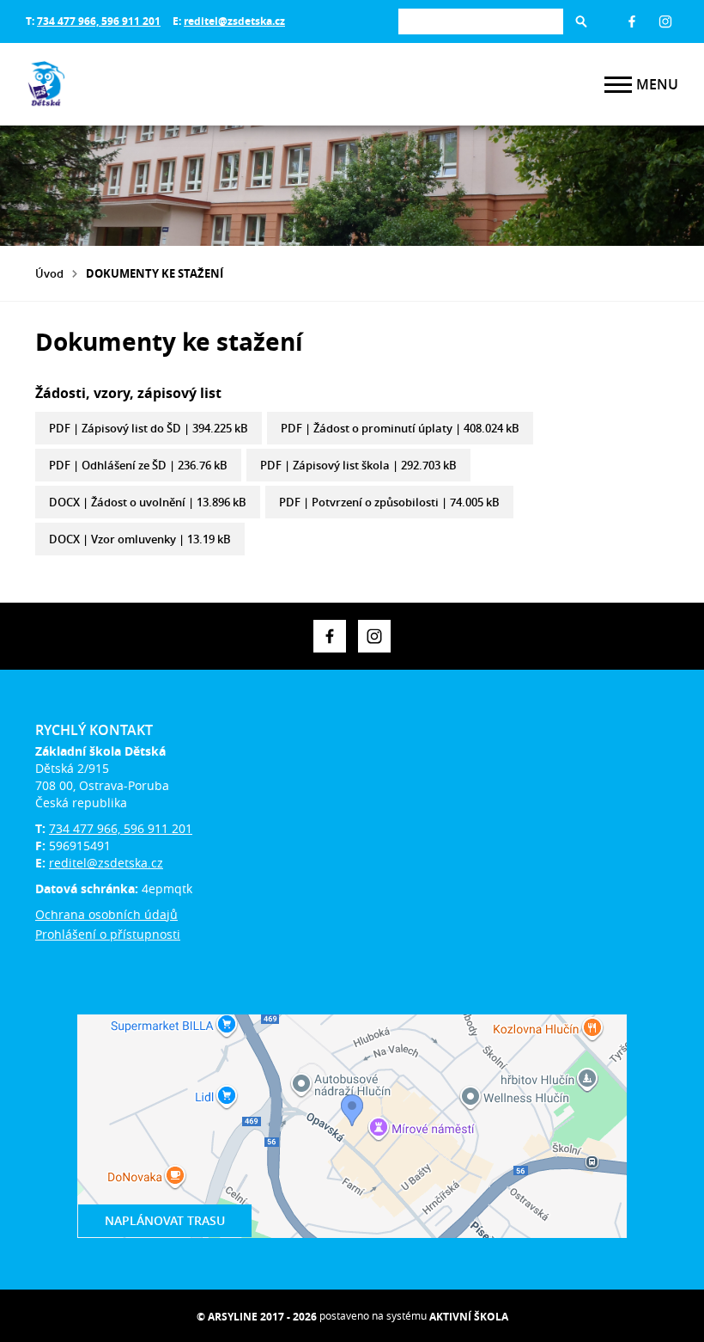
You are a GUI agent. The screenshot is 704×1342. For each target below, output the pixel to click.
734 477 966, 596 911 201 (99, 21)
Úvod (49, 273)
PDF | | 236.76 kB (138, 465)
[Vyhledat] (581, 21)
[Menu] (618, 84)
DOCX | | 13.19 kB (140, 539)
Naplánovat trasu (165, 1220)
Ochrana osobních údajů (106, 914)
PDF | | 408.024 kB (400, 428)
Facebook (632, 21)
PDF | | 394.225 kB (148, 428)
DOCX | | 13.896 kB (147, 502)
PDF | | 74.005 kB (389, 502)
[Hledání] (480, 21)
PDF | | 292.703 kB (358, 465)
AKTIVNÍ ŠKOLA (468, 1316)
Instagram (665, 21)
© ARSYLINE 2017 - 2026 (257, 1316)
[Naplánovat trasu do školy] (352, 1126)
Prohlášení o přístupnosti (107, 934)
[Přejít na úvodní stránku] (129, 84)
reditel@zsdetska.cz (234, 21)
